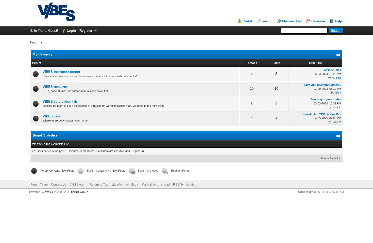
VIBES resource (55, 87)
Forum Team (39, 184)
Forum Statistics (331, 158)
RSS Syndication (184, 184)
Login (71, 31)
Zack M (336, 122)
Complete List (60, 143)
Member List (292, 21)
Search (267, 21)
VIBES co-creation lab (60, 101)
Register (85, 31)
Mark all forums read (156, 184)
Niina (338, 92)
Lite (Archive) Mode (124, 184)
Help (338, 21)
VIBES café (51, 116)
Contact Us (58, 184)
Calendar (318, 21)
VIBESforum (78, 184)
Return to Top (99, 184)
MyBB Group (79, 191)
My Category (42, 54)
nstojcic (336, 77)
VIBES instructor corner (61, 72)
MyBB (49, 191)
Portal (247, 21)
